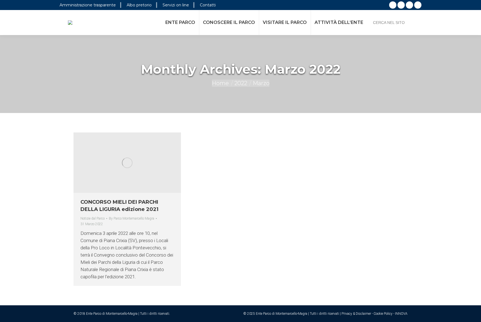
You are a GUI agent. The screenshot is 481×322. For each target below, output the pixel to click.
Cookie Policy (383, 314)
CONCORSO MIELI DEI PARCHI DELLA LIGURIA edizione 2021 (119, 205)
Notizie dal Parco (92, 218)
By (131, 218)
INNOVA (401, 314)
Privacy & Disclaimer (356, 314)
